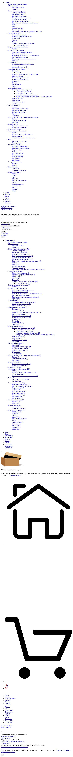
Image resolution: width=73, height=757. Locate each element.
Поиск (3, 231)
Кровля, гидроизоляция (16, 50)
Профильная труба (18, 7)
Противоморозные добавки (21, 148)
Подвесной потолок (14, 129)
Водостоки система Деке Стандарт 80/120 (25, 55)
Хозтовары (8, 448)
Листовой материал (14, 88)
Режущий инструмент (19, 16)
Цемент (14, 165)
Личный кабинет (10, 698)
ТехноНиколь (16, 186)
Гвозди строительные (19, 110)
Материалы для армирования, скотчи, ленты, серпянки (34, 96)
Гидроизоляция (17, 150)
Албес (14, 182)
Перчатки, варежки (22, 45)
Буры (14, 26)
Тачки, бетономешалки (19, 35)
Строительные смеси (15, 144)
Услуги (7, 192)
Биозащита (15, 71)
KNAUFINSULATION (19, 180)
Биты (14, 24)
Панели (14, 119)
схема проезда (5, 224)
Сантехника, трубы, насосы (17, 131)
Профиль (15, 122)
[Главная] (38, 545)
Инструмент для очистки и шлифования (25, 23)
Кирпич (14, 48)
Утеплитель (12, 62)
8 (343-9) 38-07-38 (6, 208)
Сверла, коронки (17, 28)
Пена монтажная (17, 76)
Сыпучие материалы (15, 162)
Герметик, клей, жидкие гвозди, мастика (25, 74)
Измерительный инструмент (21, 18)
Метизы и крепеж (14, 105)
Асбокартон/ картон (18, 102)
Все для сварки (13, 167)
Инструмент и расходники (17, 11)
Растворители (16, 84)
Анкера (14, 107)
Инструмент (9, 437)
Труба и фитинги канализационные (23, 138)
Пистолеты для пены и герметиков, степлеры (27, 31)
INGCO (14, 187)
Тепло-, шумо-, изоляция (20, 66)
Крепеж (14, 114)
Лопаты (14, 40)
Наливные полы (17, 156)
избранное (4, 235)
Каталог (7, 2)
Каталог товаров (10, 240)
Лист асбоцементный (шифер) (22, 52)
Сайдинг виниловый (19, 120)
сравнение (4, 233)
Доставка (8, 201)
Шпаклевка (16, 158)
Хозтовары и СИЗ (14, 33)
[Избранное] (6, 688)
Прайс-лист (6, 228)
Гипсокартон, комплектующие (22, 90)
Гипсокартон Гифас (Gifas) (24, 93)
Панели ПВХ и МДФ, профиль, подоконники (23, 117)
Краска (7, 434)
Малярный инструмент (19, 19)
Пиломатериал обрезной (20, 126)
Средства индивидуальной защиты (23, 43)
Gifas (13, 177)
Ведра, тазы (16, 38)
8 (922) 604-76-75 (6, 209)
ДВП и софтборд (17, 98)
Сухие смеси (9, 436)
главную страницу (16, 475)
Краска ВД (15, 81)
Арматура (15, 9)
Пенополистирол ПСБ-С (20, 67)
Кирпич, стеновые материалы (18, 47)
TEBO (14, 191)
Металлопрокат (13, 6)
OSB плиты (16, 100)
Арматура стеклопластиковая (17, 4)
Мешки (14, 42)
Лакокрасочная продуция (16, 69)
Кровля (7, 442)
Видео (7, 198)
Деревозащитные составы (20, 79)
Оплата (7, 199)
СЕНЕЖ (18, 72)
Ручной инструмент (18, 14)
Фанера (14, 103)
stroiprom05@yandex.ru (8, 206)
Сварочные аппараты (19, 170)
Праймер (15, 60)
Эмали (14, 86)
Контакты (8, 203)
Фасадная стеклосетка (19, 141)
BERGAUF (15, 174)
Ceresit (14, 175)
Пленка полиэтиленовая (20, 57)
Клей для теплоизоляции (20, 146)
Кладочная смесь (17, 155)
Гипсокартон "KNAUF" (23, 91)
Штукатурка (16, 160)
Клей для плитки (17, 153)
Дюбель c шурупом (18, 112)
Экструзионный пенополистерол (23, 64)
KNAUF (15, 179)
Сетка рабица (16, 143)
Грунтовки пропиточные (20, 78)
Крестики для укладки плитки (22, 36)
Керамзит (15, 163)
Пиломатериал (13, 124)
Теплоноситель (17, 136)
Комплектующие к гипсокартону (26, 95)
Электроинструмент (18, 12)
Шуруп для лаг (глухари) (20, 108)
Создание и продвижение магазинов (13, 741)
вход (3, 237)
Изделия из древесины (19, 127)
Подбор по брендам (14, 172)
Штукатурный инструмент (21, 21)
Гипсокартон (9, 446)
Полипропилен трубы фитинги (22, 134)
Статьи (7, 196)
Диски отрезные (17, 30)
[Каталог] (38, 613)
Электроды (15, 168)
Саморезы (15, 115)
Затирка (14, 151)
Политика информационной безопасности (14, 747)
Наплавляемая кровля (19, 54)
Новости (7, 194)
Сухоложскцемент (18, 184)
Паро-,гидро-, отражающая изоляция (24, 59)
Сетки (10, 139)
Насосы (14, 132)
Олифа (14, 83)
